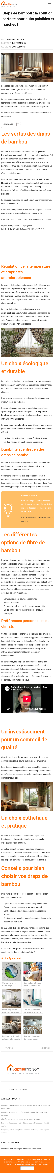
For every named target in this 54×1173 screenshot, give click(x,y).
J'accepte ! (27, 1168)
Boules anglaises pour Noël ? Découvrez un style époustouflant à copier (25, 1124)
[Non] (51, 1164)
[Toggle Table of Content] (17, 124)
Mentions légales (21, 1089)
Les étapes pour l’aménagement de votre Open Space (21, 1149)
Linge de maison (19, 47)
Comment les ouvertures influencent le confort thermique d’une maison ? (24, 1113)
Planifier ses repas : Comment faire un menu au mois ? (21, 1119)
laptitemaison (19, 43)
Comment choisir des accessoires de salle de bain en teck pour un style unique (25, 1106)
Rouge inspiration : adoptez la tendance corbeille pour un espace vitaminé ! (25, 1131)
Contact (10, 1089)
